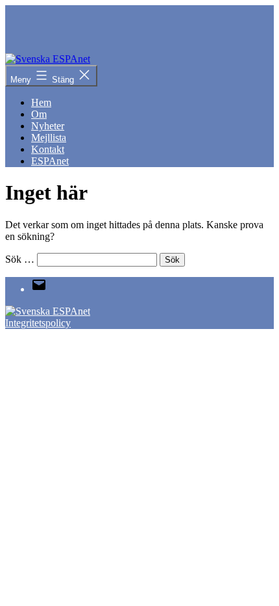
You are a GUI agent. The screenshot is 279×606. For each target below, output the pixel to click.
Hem (41, 102)
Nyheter (47, 125)
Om (39, 114)
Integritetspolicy (38, 322)
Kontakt (47, 149)
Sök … (19, 259)
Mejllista (48, 137)
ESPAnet (50, 160)
